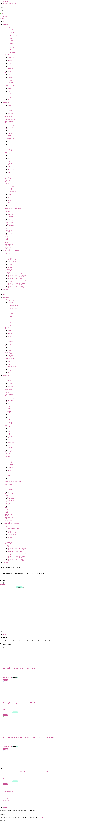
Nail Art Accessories (9, 85)
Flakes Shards (11, 175)
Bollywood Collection (10, 179)
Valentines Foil (13, 52)
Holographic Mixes (9, 224)
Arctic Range (10, 216)
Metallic (7, 157)
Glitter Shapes (8, 183)
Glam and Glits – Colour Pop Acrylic (16, 277)
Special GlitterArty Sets (8, 23)
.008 (9, 132)
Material (9, 98)
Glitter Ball (7, 180)
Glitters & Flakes (6, 102)
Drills (9, 65)
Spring (9, 105)
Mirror (6, 236)
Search (1, 7)
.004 (9, 130)
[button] (46, 292)
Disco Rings (10, 194)
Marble (11, 45)
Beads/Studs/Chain (12, 93)
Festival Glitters (8, 247)
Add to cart (2, 584)
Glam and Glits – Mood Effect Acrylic (16, 283)
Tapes (9, 91)
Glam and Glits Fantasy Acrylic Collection (17, 288)
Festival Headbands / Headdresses (11, 250)
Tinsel (9, 185)
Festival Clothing (6, 249)
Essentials (10, 71)
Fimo (9, 94)
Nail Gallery (5, 289)
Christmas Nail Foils (14, 37)
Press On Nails (11, 83)
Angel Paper (10, 90)
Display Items (8, 79)
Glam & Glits (8, 272)
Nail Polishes (11, 57)
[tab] (47, 634)
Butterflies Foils (13, 35)
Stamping (7, 55)
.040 (9, 144)
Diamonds (10, 193)
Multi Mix (10, 133)
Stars (9, 168)
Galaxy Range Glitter (10, 221)
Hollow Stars (13, 207)
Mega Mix (10, 136)
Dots (9, 166)
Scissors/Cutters (11, 68)
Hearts (9, 197)
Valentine (10, 115)
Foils (9, 31)
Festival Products (6, 246)
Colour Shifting (8, 230)
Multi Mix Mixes (11, 225)
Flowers (9, 87)
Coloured (7, 235)
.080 (9, 146)
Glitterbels (7, 253)
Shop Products (6, 24)
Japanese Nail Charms (13, 101)
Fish (11, 38)
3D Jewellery (11, 29)
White (9, 231)
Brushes (9, 63)
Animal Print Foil (13, 34)
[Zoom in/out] (4, 820)
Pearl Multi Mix (11, 126)
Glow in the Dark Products (11, 182)
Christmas (10, 110)
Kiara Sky (10, 281)
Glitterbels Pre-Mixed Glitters (14, 260)
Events (6, 112)
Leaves (9, 88)
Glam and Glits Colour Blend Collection (17, 275)
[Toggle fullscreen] (3, 820)
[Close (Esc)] (0, 820)
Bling (9, 99)
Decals (6, 73)
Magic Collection (9, 244)
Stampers (10, 60)
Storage (7, 54)
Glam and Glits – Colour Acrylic (15, 278)
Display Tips (10, 82)
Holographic (13, 41)
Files (9, 66)
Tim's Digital (40, 817)
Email (1, 813)
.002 (9, 140)
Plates (9, 59)
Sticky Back (10, 76)
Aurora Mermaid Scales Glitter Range (13, 208)
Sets (11, 49)
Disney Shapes (11, 196)
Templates (10, 77)
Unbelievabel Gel (12, 261)
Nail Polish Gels (11, 27)
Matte (11, 43)
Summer (9, 107)
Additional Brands (7, 252)
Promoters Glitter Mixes (10, 122)
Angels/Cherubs (14, 32)
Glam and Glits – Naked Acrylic (15, 284)
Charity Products (9, 222)
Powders (7, 242)
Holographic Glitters (9, 138)
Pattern (11, 46)
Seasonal (7, 104)
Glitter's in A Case (17, 570)
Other (9, 205)
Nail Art (7, 26)
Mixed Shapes (13, 191)
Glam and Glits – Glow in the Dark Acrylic (17, 280)
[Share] (1, 820)
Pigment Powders (6, 228)
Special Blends (8, 116)
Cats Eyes (7, 239)
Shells (9, 96)
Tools (6, 62)
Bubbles (9, 135)
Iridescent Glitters (9, 129)
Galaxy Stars (11, 169)
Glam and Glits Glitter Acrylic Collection (17, 274)
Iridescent (12, 189)
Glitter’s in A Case (9, 121)
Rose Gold (7, 118)
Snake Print (12, 48)
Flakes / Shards (8, 211)
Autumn (9, 108)
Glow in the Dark (9, 241)
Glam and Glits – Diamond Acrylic (15, 286)
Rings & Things (11, 80)
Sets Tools (10, 69)
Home (4, 21)
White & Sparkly (9, 210)
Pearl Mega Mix (11, 127)
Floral (11, 40)
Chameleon (10, 213)
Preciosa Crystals (9, 269)
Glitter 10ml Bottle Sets (10, 119)
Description (5, 634)
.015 (9, 147)
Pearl (6, 124)
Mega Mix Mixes (11, 227)
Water (9, 74)
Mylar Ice (10, 217)
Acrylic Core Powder (12, 256)
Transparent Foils (14, 51)
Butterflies (10, 177)
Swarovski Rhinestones (10, 270)
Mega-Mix (10, 150)
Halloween (10, 113)
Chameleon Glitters (9, 165)
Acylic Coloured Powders (13, 255)
